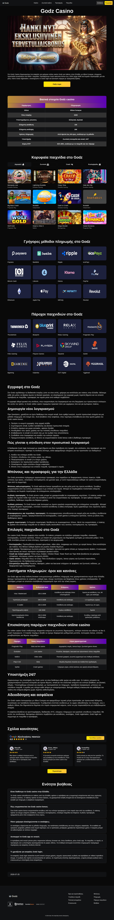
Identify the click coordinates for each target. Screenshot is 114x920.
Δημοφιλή (18, 164)
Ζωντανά (43, 164)
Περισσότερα (57, 771)
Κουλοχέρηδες (93, 164)
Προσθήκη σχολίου (95, 738)
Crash (68, 164)
